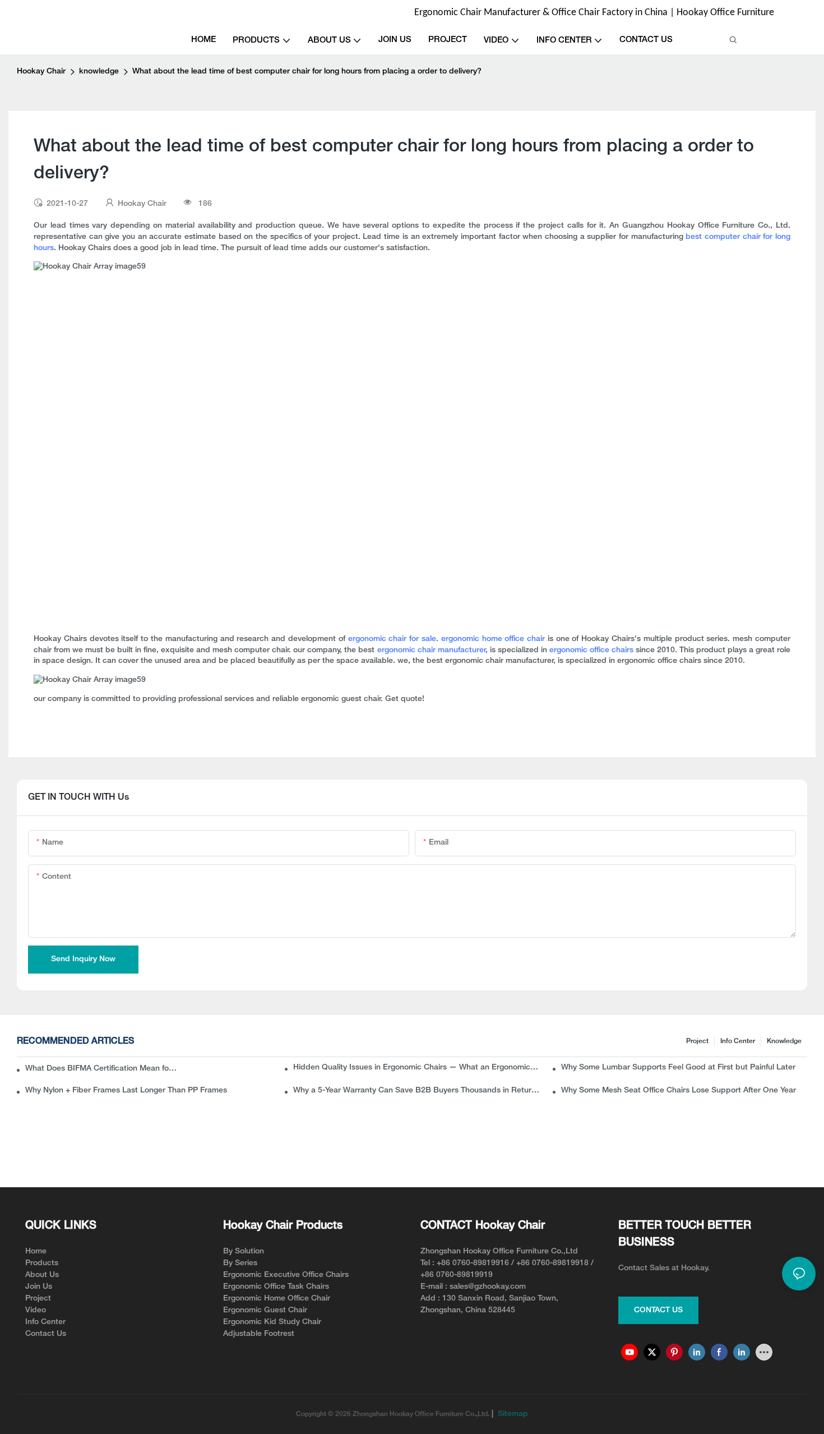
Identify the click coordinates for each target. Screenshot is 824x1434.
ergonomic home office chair (493, 639)
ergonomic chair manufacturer (431, 650)
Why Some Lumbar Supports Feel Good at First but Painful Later (678, 1067)
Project (697, 1041)
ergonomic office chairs (591, 650)
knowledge (99, 71)
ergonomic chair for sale (392, 639)
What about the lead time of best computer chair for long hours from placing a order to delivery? (307, 71)
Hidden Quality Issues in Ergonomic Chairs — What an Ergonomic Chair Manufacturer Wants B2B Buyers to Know (416, 1067)
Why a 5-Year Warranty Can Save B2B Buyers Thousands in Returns (416, 1090)
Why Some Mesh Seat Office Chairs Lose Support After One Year (678, 1090)
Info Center (737, 1041)
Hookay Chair (41, 71)
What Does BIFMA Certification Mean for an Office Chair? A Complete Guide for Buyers (102, 1068)
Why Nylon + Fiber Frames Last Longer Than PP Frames (126, 1090)
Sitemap (512, 1414)
